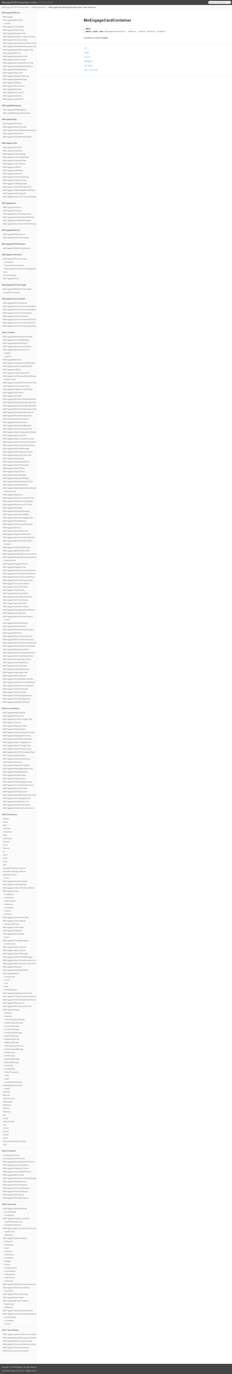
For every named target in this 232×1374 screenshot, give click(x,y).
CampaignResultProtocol (14, 1158)
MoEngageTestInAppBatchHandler (18, 678)
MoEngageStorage (11, 1009)
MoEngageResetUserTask (14, 626)
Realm (29, 1371)
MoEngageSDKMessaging (14, 109)
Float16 (6, 848)
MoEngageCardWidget (13, 170)
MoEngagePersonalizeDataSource (18, 785)
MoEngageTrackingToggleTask (16, 698)
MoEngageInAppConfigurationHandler (20, 432)
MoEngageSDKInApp (12, 123)
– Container (8, 1257)
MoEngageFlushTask (12, 395)
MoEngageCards (39, 7)
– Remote (7, 914)
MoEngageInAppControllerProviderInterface (22, 442)
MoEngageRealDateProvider (15, 606)
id (86, 48)
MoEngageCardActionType (14, 180)
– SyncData (8, 1290)
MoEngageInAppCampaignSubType (19, 732)
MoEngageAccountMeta (13, 26)
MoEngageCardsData (12, 150)
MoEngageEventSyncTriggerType (18, 719)
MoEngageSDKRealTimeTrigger (17, 289)
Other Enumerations (11, 708)
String (5, 1118)
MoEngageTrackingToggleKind (16, 798)
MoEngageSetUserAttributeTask (17, 659)
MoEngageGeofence (11, 230)
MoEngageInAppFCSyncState (16, 1287)
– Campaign (8, 262)
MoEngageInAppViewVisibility (16, 765)
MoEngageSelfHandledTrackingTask (19, 646)
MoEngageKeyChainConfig (15, 39)
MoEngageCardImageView (15, 884)
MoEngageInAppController (14, 435)
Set (4, 1115)
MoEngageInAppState (12, 507)
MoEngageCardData (12, 369)
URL (5, 1144)
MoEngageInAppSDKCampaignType (19, 752)
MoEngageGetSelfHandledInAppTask (19, 402)
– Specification (9, 900)
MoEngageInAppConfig (13, 30)
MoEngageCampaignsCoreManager (19, 362)
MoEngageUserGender (13, 99)
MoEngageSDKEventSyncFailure (17, 636)
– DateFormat (9, 1277)
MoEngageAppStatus (12, 95)
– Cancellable (9, 1068)
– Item (5, 986)
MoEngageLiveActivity (12, 254)
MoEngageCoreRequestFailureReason (20, 376)
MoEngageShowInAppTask (15, 665)
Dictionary (7, 838)
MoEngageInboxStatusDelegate (17, 220)
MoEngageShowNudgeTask (15, 672)
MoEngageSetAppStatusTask (16, 649)
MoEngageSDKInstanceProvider (17, 1006)
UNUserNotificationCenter (14, 1141)
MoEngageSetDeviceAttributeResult (19, 652)
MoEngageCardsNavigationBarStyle (19, 190)
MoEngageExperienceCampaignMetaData (21, 306)
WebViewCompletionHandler (16, 1350)
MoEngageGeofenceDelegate (16, 237)
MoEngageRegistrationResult (16, 76)
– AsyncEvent (9, 976)
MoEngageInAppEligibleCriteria (17, 735)
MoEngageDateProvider (13, 1174)
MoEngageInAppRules (13, 494)
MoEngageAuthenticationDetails (17, 346)
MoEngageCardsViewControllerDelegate (21, 196)
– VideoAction (9, 1274)
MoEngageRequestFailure (14, 613)
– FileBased (8, 894)
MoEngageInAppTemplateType (16, 758)
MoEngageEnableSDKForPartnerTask (19, 382)
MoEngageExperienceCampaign (17, 312)
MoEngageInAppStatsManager (16, 511)
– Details (7, 353)
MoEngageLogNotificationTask (16, 550)
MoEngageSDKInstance (13, 1003)
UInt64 (6, 1134)
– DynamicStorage (11, 1026)
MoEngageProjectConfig (14, 590)
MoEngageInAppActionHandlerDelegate (20, 1178)
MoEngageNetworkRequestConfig (18, 49)
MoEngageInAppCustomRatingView (19, 445)
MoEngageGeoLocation (13, 92)
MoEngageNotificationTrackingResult (19, 570)
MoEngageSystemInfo (12, 1085)
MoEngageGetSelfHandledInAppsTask (20, 409)
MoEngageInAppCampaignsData (17, 428)
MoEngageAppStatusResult (15, 343)
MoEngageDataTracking (13, 933)
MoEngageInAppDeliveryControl (17, 455)
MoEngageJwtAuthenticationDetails (18, 537)
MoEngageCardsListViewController (18, 887)
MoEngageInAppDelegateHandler (18, 451)
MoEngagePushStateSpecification (18, 1310)
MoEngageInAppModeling (14, 1181)
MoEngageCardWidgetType (15, 183)
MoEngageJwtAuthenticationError (18, 540)
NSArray (6, 1091)
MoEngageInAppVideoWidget (16, 514)
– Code (6, 619)
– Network (7, 1012)
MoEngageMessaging (11, 105)
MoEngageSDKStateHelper (15, 69)
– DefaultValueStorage (13, 1022)
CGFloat (6, 828)
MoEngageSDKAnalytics (14, 86)
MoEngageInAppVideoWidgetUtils (18, 517)
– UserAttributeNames (12, 1221)
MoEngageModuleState (13, 1297)
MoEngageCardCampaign (14, 153)
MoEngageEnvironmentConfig (16, 386)
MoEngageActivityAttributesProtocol (19, 1161)
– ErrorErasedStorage (12, 1032)
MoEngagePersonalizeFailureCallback (20, 1344)
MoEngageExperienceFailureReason (19, 322)
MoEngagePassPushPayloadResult (19, 576)
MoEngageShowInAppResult (16, 662)
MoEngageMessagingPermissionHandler (21, 553)
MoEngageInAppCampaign (15, 126)
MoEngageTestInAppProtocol (16, 1197)
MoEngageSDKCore (11, 12)
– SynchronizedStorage (13, 1049)
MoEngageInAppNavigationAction (18, 481)
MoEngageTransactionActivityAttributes (20, 1313)
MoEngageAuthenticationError (16, 349)
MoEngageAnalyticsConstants (16, 1218)
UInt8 (5, 1138)
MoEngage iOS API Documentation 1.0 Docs (19, 2)
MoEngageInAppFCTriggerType (17, 745)
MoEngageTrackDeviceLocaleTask (18, 685)
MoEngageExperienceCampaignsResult (20, 326)
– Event (6, 937)
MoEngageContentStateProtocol (17, 1171)
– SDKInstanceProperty (13, 1045)
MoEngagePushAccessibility (15, 593)
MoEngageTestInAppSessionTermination (21, 794)
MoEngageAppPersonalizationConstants (21, 1228)
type (87, 52)
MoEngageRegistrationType (15, 79)
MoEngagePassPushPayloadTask (18, 580)
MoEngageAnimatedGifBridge (16, 339)
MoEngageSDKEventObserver (16, 1188)
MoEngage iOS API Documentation (15, 7)
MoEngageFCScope (12, 722)
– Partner (7, 910)
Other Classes (8, 332)
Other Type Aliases (10, 1330)
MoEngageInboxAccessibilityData (18, 524)
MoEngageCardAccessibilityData (17, 366)
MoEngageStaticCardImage (15, 788)
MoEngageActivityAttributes (15, 1208)
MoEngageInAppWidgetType (15, 771)
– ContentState (9, 1211)
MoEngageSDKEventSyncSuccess (18, 639)
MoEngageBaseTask (12, 359)
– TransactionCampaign (13, 265)
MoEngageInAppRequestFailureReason (20, 488)
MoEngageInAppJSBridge (14, 474)
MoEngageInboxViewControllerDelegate (21, 223)
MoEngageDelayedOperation (16, 940)
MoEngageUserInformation (15, 59)
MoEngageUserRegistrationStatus (18, 66)
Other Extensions (9, 814)
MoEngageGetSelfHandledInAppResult (20, 399)
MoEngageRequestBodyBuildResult (19, 609)
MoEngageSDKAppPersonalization (18, 629)
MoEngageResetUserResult (15, 623)
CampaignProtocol (11, 1155)
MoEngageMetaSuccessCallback (17, 1340)
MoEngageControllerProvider (16, 917)
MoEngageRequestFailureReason (18, 616)
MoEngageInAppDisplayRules (16, 461)
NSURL (6, 1108)
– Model (6, 1088)
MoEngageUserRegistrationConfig (18, 62)
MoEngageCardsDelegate (14, 193)
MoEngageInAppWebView (14, 520)
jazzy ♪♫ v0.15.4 (18, 1371)
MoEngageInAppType (12, 762)
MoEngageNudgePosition (14, 778)
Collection (7, 831)
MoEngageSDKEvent (12, 632)
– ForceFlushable (10, 1072)
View (5, 272)
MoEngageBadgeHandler (14, 712)
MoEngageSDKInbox (12, 207)
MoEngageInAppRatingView (15, 484)
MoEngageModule (11, 973)
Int (4, 851)
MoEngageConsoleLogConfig (16, 372)
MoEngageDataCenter (13, 72)
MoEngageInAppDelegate (14, 950)
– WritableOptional (11, 1039)
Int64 (5, 861)
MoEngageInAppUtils (12, 966)
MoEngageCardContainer (14, 163)
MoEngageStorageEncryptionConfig (19, 36)
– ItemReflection (10, 989)
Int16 (5, 854)
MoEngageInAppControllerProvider (18, 438)
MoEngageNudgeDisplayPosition (17, 993)
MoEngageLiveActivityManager (16, 547)
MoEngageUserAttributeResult (16, 702)
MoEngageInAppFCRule (14, 471)
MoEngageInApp (9, 119)
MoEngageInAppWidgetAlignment (18, 768)
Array (5, 822)
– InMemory (8, 904)
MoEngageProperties (12, 89)
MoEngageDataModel (12, 930)
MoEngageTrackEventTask (14, 692)
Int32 (5, 858)
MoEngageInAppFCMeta (14, 468)
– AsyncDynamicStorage (14, 1019)
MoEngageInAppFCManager (15, 953)
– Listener (7, 356)
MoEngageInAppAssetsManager (17, 425)
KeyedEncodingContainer (14, 871)
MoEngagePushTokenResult (15, 600)
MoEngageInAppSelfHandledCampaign (20, 130)
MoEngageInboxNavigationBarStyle (18, 217)
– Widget (7, 1261)
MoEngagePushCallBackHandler (17, 596)
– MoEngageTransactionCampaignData (20, 268)
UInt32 (6, 1131)
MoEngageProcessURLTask (15, 586)
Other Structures (9, 1204)
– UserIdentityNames (12, 1224)
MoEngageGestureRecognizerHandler (20, 1337)
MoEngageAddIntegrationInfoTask (18, 336)
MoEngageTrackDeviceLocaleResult (19, 682)
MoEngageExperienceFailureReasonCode (21, 319)
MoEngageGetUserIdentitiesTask (17, 415)
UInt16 (6, 1128)
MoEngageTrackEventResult (15, 688)
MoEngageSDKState (12, 82)
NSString (7, 1105)
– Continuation (9, 943)
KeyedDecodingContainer (14, 868)
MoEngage (8, 16)
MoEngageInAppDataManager (16, 448)
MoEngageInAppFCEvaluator (16, 465)
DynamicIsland (9, 275)
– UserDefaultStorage (12, 1082)
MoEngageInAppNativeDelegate (17, 136)
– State (6, 1075)
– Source (7, 23)
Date (5, 835)
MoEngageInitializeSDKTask (15, 530)
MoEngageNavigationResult (15, 563)
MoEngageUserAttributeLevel (16, 801)
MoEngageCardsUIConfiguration (17, 186)
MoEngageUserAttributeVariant (16, 804)
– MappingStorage (11, 1042)
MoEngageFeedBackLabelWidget (18, 389)
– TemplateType (10, 1267)
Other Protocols (9, 1150)
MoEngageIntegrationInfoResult (17, 534)
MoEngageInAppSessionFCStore (17, 504)
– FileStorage (9, 1052)
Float (5, 845)
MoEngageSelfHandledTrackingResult (20, 642)
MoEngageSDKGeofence (14, 234)
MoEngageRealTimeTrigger (14, 284)
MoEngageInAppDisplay (13, 458)
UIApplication (9, 1121)
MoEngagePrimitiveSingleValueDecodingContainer (25, 996)
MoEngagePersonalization (13, 298)
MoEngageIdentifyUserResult (16, 418)
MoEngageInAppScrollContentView (18, 497)
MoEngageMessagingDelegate (16, 113)
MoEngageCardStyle (12, 167)
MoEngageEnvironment (13, 715)
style (88, 57)
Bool (5, 825)
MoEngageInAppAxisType (14, 729)
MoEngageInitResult (12, 527)
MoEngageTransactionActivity (16, 1347)
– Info (5, 983)
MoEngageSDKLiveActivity (15, 258)
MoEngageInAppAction (13, 133)
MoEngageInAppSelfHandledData (18, 501)
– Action (6, 1264)
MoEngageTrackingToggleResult (17, 695)
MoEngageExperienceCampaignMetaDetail (22, 309)
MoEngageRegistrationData (15, 56)
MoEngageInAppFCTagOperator (17, 742)
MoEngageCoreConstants (14, 920)
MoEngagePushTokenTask (14, 603)
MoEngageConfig (10, 891)
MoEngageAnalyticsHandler (15, 881)
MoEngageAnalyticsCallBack (16, 1165)
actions (89, 65)
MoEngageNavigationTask (14, 567)
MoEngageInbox (9, 203)
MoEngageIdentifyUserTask (15, 422)
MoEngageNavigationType (14, 775)
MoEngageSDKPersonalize (15, 303)
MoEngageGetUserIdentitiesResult (18, 412)
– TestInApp (8, 1281)
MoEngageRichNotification (14, 243)
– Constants (8, 907)
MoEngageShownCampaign (15, 1191)
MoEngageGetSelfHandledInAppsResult (21, 405)
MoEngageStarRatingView (14, 675)
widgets (89, 61)
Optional (6, 1111)
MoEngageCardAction (12, 173)
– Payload (7, 1251)
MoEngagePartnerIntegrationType (17, 781)
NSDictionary (9, 1098)
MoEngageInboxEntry (12, 210)
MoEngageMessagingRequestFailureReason (23, 557)
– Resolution (8, 1254)
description (92, 70)
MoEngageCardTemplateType (16, 176)
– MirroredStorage (11, 1062)
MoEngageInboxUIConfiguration (17, 213)
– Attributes (8, 1234)
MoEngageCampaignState (14, 160)
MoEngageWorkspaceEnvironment (18, 808)
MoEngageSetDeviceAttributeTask (18, 655)
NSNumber (8, 1101)
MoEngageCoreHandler (13, 927)
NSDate (6, 1095)
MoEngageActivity (11, 278)
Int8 (4, 864)
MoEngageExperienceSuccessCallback (20, 1334)
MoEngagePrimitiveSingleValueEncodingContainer (25, 999)
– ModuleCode (9, 379)
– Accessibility (9, 1271)
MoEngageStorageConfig (14, 33)
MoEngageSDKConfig (12, 20)
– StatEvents (8, 1231)
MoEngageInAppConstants (15, 1238)
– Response (8, 1244)
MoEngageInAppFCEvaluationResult (19, 1284)
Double (6, 841)
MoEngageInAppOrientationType (17, 748)
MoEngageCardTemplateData (16, 157)
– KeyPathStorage (11, 1035)
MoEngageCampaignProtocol (16, 1168)
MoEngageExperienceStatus (15, 316)
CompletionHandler (11, 292)
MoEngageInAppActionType (15, 725)
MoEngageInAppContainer (14, 947)
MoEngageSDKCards (12, 147)
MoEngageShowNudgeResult (16, 669)
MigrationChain (9, 874)
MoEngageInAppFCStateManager (18, 957)
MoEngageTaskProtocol (13, 1194)
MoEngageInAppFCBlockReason (17, 738)
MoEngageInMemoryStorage (15, 1294)
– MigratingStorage (11, 1058)
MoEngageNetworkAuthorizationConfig (20, 43)
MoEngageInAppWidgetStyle (15, 970)
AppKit (6, 818)
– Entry (6, 877)
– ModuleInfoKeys (11, 924)
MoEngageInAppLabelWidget (16, 478)
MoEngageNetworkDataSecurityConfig (20, 46)
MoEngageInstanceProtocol (15, 1184)
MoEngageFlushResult (13, 392)
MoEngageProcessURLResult (16, 583)
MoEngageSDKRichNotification (17, 248)
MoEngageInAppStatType (14, 755)
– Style (6, 1248)
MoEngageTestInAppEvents (15, 791)
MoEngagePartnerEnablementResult (19, 573)
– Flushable (8, 1065)
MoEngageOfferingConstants (15, 1300)
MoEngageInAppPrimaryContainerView (20, 960)
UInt (5, 1124)
